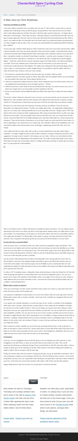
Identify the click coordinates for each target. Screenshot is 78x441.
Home (6, 15)
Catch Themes (43, 439)
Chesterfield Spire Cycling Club (40, 3)
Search (6, 378)
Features (12, 15)
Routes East (20, 418)
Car (31, 418)
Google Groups (62, 405)
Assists (6, 422)
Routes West (9, 418)
